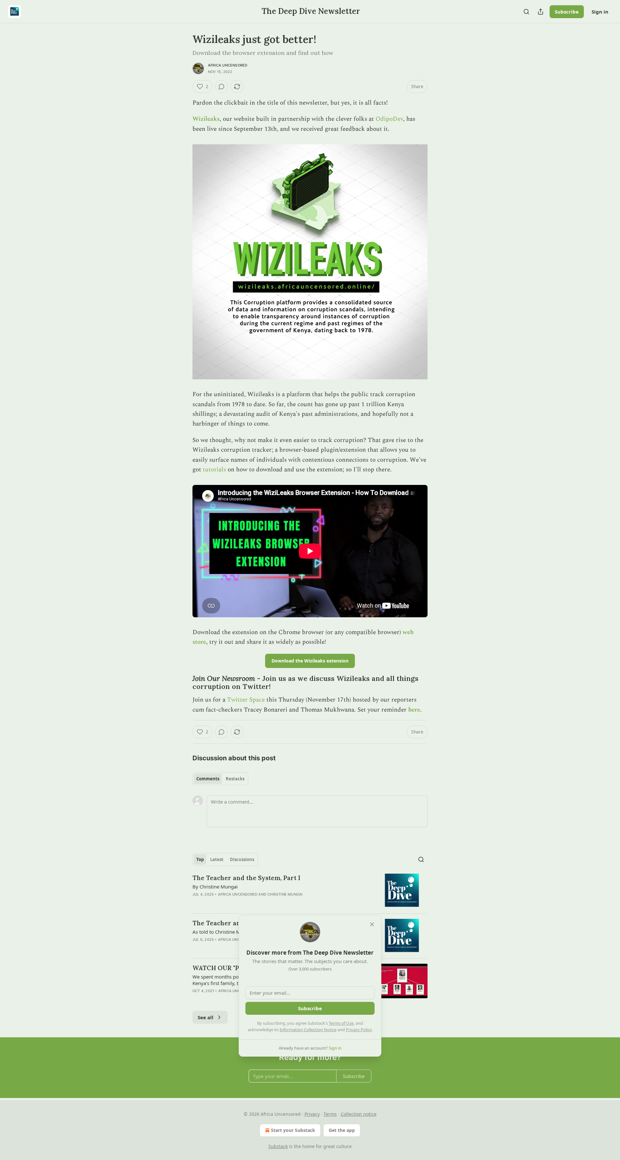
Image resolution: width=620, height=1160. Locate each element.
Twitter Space (246, 699)
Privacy (312, 1114)
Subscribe (567, 11)
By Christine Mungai (215, 886)
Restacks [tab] (235, 779)
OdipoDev (389, 119)
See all (205, 1017)
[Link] (183, 683)
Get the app (342, 1130)
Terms (330, 1114)
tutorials (214, 469)
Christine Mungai (285, 894)
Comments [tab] (207, 779)
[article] (310, 891)
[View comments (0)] (221, 86)
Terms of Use (341, 1023)
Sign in (600, 11)
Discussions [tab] (242, 859)
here (414, 709)
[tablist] (220, 778)
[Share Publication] (540, 11)
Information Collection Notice (308, 1029)
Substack (278, 1146)
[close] (372, 924)
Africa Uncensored (227, 65)
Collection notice (359, 1114)
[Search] (526, 11)
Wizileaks (206, 119)
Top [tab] (200, 859)
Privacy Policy (359, 1029)
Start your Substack (293, 1130)
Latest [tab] (216, 859)
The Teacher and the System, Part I (246, 878)
